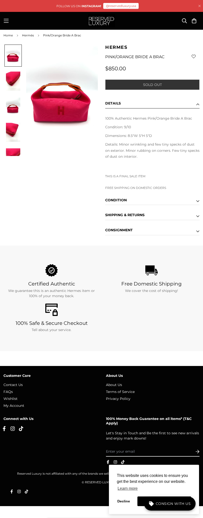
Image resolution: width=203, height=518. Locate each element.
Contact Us (13, 385)
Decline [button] (123, 501)
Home (8, 35)
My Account (13, 405)
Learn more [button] (128, 488)
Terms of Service (120, 391)
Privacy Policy (118, 398)
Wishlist (10, 398)
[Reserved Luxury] (101, 21)
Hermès (28, 35)
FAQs (8, 391)
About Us (114, 385)
